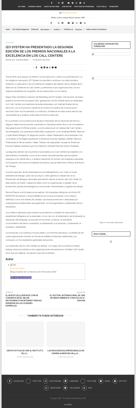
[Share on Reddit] (47, 67)
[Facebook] (51, 3)
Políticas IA (102, 6)
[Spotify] (72, 3)
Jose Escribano (22, 60)
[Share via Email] (56, 67)
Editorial (34, 29)
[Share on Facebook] (36, 67)
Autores (22, 6)
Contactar (66, 6)
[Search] (129, 29)
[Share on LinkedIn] (44, 67)
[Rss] (84, 3)
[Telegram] (80, 3)
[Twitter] (55, 3)
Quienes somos (34, 6)
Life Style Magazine (20, 29)
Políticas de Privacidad (84, 6)
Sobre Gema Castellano (96, 29)
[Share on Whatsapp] (50, 67)
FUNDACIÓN (113, 6)
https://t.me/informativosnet (111, 223)
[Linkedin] (62, 3)
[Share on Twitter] (39, 67)
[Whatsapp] (76, 3)
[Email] (68, 3)
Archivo (57, 29)
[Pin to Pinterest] (41, 67)
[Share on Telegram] (53, 67)
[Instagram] (59, 3)
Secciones (45, 29)
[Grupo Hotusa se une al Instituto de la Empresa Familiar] (25, 334)
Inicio (8, 29)
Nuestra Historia (51, 6)
